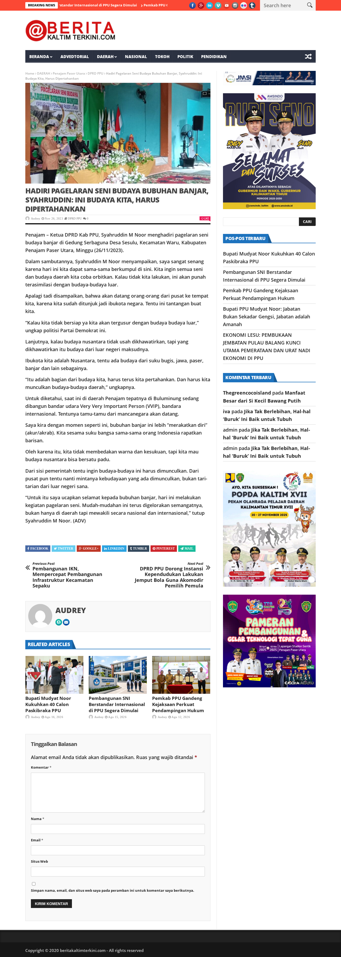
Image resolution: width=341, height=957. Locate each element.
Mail (189, 548)
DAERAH (105, 56)
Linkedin (116, 548)
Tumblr (140, 548)
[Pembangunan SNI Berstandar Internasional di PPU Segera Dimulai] (118, 675)
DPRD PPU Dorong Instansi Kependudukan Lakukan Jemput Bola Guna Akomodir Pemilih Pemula (169, 575)
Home (29, 73)
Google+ (91, 548)
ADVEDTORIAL (74, 56)
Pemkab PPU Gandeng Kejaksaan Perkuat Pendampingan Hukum (178, 704)
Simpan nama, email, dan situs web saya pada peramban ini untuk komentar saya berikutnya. (112, 890)
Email (37, 840)
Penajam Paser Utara (69, 73)
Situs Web (39, 861)
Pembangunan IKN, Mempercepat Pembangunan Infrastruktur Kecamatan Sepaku (67, 575)
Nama (37, 818)
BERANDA (39, 56)
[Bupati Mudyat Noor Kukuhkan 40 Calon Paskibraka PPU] (54, 675)
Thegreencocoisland (247, 393)
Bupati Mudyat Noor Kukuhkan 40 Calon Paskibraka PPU (48, 704)
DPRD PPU (95, 73)
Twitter (65, 548)
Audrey (35, 218)
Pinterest (165, 548)
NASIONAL (136, 56)
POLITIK (185, 56)
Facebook (39, 548)
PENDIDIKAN (214, 56)
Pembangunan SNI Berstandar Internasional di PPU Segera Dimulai (117, 704)
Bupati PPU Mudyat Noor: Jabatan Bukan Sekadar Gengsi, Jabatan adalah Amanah (266, 316)
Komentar (41, 767)
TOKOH (162, 56)
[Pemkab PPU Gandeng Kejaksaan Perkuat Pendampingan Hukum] (181, 675)
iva (226, 411)
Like (206, 218)
